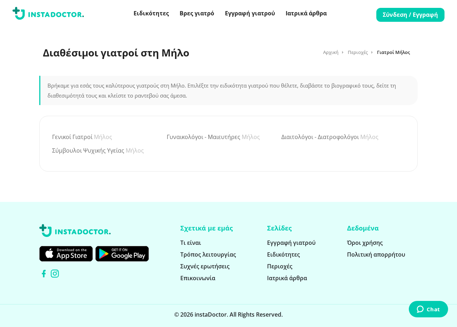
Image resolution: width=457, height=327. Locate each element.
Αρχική (330, 52)
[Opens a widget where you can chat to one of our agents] (428, 309)
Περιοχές (358, 52)
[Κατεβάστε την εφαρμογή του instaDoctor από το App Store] (66, 254)
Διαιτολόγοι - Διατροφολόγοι (329, 137)
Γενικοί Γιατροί (82, 137)
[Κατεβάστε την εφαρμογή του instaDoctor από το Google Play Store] (122, 254)
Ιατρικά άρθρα (306, 13)
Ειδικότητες (151, 13)
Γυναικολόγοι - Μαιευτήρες (213, 137)
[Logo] (48, 15)
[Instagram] (55, 273)
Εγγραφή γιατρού (250, 13)
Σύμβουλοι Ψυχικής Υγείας (98, 150)
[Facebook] (43, 273)
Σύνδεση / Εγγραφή (410, 15)
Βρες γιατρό (197, 13)
